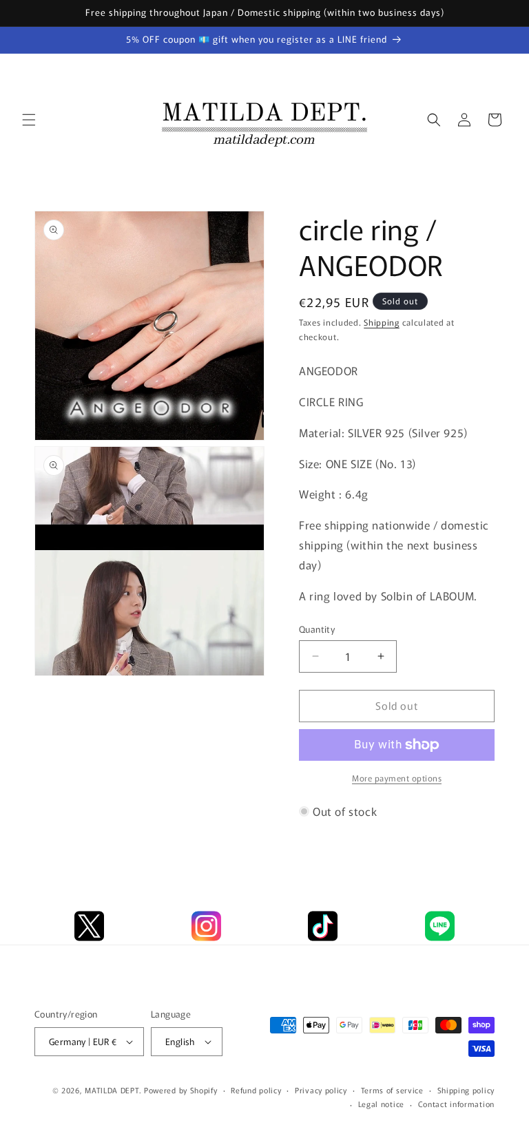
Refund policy (256, 1089)
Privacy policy (321, 1089)
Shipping (382, 322)
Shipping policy (466, 1089)
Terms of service (392, 1089)
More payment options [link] (397, 777)
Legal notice (381, 1103)
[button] (29, 120)
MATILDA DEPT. (113, 1089)
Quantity (317, 628)
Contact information (456, 1103)
